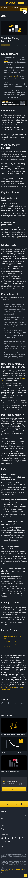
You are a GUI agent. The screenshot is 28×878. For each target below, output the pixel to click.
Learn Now (23, 9)
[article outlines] (25, 12)
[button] (25, 3)
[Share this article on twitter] (2, 703)
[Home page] (10, 3)
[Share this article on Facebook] (9, 703)
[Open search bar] (15, 3)
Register (21, 2)
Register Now (14, 789)
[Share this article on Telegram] (15, 703)
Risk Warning (17, 869)
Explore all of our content (13, 804)
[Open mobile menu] (26, 3)
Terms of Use (12, 869)
